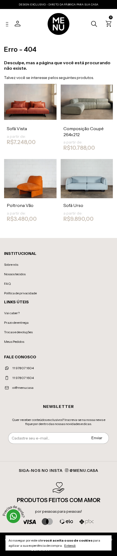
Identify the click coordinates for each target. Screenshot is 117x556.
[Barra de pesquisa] (93, 24)
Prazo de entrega (16, 322)
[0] (108, 25)
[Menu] (8, 25)
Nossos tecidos (15, 274)
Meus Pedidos (14, 342)
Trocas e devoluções (18, 332)
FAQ (7, 284)
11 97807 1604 (23, 368)
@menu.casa (83, 470)
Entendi (70, 545)
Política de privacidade (20, 293)
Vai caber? (12, 313)
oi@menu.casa (22, 388)
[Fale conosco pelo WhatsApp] (13, 516)
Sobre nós (11, 264)
